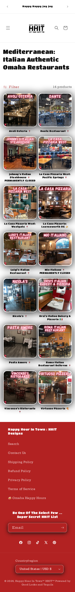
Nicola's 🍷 (20, 316)
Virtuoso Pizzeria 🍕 (55, 408)
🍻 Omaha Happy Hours (27, 498)
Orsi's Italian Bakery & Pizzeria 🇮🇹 (55, 318)
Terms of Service (21, 489)
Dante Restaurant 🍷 (55, 131)
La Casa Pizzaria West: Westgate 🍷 (20, 225)
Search (13, 444)
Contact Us (17, 453)
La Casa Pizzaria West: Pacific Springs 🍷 (55, 176)
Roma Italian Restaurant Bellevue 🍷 (54, 364)
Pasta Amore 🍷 (20, 362)
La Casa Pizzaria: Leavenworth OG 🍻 (55, 225)
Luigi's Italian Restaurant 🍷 (20, 271)
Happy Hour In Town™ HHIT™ (35, 581)
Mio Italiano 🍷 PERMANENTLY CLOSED (55, 271)
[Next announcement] (67, 6)
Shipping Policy (20, 462)
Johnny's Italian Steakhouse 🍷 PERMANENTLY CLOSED (20, 177)
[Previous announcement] (7, 6)
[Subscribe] (62, 527)
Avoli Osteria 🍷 (20, 131)
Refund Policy (19, 471)
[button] (8, 28)
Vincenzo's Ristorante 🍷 (20, 410)
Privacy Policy (19, 480)
